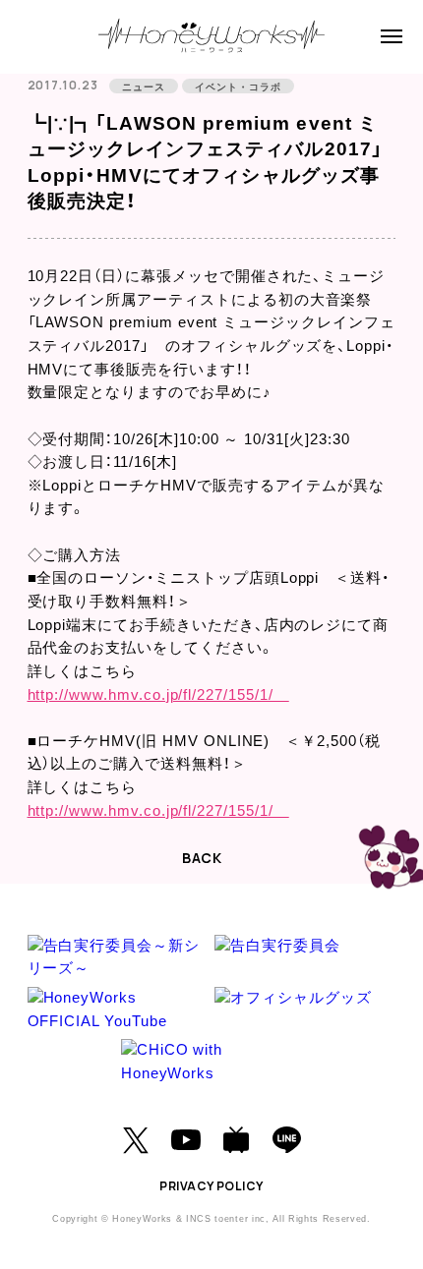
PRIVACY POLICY (211, 1186)
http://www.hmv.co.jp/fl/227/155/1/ (158, 695)
